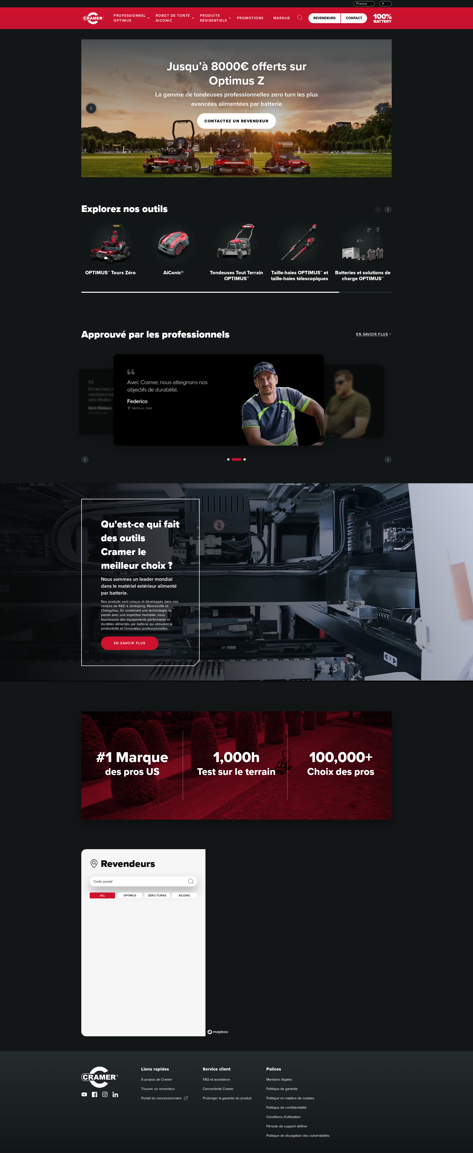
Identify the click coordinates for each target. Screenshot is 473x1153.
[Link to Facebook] (94, 1094)
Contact (354, 18)
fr (383, 3)
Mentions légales (279, 1079)
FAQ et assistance (216, 1079)
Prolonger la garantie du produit (227, 1098)
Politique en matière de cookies (290, 1098)
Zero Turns (157, 895)
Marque (281, 18)
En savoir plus (372, 334)
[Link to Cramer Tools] (93, 18)
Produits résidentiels (213, 18)
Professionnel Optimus (130, 18)
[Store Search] (191, 881)
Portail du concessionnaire (161, 1098)
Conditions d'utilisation (283, 1117)
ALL (102, 895)
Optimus (129, 895)
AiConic (184, 895)
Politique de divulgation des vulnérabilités (298, 1135)
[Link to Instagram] (105, 1094)
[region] (298, 942)
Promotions (250, 18)
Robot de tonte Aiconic (173, 18)
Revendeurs (324, 18)
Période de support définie (286, 1126)
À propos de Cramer (156, 1079)
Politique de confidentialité (286, 1107)
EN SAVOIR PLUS (130, 643)
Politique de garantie (282, 1088)
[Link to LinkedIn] (115, 1094)
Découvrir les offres (236, 112)
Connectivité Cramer (218, 1088)
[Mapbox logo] (218, 1032)
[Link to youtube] (84, 1094)
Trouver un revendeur (158, 1088)
